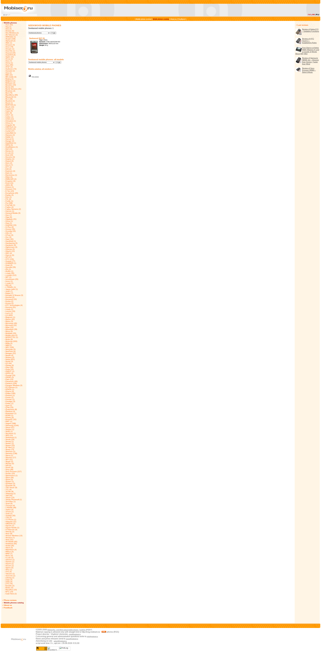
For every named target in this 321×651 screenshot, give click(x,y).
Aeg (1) (8, 27)
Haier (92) (10, 239)
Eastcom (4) (10, 171)
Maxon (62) (10, 319)
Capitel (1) (10, 109)
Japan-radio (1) (12, 289)
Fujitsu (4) (10, 207)
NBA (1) (9, 345)
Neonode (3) (11, 349)
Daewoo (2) (10, 135)
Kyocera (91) (11, 307)
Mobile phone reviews (143, 19)
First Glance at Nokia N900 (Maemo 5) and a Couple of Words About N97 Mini (307, 51)
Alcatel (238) (11, 39)
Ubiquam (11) (11, 522)
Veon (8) (9, 534)
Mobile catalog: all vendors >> (41, 69)
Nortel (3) (9, 361)
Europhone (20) (12, 193)
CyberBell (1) (11, 133)
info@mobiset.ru (92, 636)
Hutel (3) (9, 265)
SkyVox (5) (10, 463)
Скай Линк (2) (11, 594)
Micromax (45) (11, 323)
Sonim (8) (9, 467)
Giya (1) (9, 223)
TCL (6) (9, 490)
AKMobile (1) (11, 37)
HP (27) (9, 257)
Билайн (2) (10, 586)
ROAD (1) (9, 415)
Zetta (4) (9, 582)
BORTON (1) (11, 105)
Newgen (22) (11, 353)
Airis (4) (9, 29)
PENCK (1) (10, 389)
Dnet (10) (9, 155)
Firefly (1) (9, 201)
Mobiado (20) (11, 333)
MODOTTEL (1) (12, 337)
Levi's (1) (9, 313)
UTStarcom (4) (11, 530)
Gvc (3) (8, 237)
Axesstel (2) (10, 71)
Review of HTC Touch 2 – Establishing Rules (309, 41)
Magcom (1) (10, 317)
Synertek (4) (10, 485)
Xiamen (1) (10, 562)
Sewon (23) (10, 445)
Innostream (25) (12, 279)
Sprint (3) (9, 479)
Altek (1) (9, 43)
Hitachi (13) (10, 251)
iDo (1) (8, 269)
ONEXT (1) (10, 371)
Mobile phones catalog (161, 19)
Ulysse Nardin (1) (12, 528)
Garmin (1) (10, 211)
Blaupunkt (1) (11, 97)
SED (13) (9, 435)
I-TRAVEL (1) (11, 287)
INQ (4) (8, 285)
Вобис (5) (9, 588)
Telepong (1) (11, 494)
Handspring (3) (11, 243)
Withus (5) (10, 552)
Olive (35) (9, 367)
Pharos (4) (10, 391)
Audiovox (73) (11, 69)
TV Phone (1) (11, 520)
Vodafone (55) (11, 544)
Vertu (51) (9, 540)
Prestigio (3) (10, 401)
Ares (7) (9, 61)
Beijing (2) (10, 79)
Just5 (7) (9, 291)
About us (173, 19)
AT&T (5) (9, 67)
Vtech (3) (9, 548)
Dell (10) (9, 149)
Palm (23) (9, 379)
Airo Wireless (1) (12, 33)
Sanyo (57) (10, 427)
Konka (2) (9, 301)
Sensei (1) (10, 441)
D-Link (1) (9, 153)
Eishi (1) (9, 173)
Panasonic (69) (12, 381)
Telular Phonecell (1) (14, 500)
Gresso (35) (10, 229)
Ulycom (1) (10, 526)
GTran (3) (9, 235)
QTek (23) (9, 407)
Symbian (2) (10, 483)
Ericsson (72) (11, 189)
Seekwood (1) (11, 437)
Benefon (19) (11, 85)
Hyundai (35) (11, 267)
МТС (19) (9, 592)
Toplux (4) (9, 510)
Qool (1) (9, 405)
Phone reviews (10, 600)
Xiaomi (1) (10, 564)
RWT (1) (9, 421)
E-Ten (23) (10, 191)
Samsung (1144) (12, 425)
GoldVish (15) (11, 225)
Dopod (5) (10, 161)
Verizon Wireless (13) (14, 536)
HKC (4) (9, 253)
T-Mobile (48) (11, 508)
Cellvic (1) (9, 117)
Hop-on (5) (10, 255)
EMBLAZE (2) (11, 179)
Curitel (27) (10, 131)
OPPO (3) (9, 373)
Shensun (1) (10, 451)
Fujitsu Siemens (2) (13, 209)
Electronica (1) (11, 175)
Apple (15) (10, 57)
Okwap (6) (10, 365)
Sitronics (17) (11, 457)
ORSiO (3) (10, 377)
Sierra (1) (9, 455)
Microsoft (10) (11, 325)
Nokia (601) (10, 359)
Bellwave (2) (10, 83)
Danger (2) (10, 141)
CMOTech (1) (11, 127)
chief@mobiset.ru (75, 634)
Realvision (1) (11, 413)
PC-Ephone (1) (11, 387)
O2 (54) (9, 363)
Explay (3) (10, 195)
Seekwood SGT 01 (37, 38)
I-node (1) (9, 283)
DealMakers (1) (12, 147)
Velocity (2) (10, 532)
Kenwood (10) (11, 299)
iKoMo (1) (9, 271)
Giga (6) (9, 217)
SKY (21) (9, 459)
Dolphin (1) (10, 159)
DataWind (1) (11, 143)
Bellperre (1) (10, 81)
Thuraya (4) (10, 506)
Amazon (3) (10, 45)
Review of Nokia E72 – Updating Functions (310, 30)
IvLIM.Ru (82, 630)
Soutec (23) (10, 473)
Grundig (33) (11, 231)
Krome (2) (10, 303)
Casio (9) (9, 111)
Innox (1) (9, 281)
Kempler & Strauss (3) (14, 295)
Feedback (181, 19)
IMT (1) (8, 277)
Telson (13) (10, 498)
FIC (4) (8, 199)
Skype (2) (9, 461)
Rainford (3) (10, 411)
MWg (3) (9, 343)
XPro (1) (9, 570)
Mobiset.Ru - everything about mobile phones (62, 630)
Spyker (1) (10, 481)
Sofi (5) (8, 465)
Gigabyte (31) (11, 219)
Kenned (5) (10, 297)
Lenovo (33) (10, 311)
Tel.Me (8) (10, 492)
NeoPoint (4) (11, 351)
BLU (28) (9, 99)
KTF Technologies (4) (14, 305)
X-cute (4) (9, 558)
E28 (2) (8, 169)
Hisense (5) (10, 249)
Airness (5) (10, 31)
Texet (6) (9, 504)
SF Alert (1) (10, 447)
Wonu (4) (9, 556)
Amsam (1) (10, 49)
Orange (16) (10, 375)
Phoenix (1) (10, 395)
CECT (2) (9, 115)
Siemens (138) (11, 453)
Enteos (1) (10, 187)
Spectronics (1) (12, 475)
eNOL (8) (9, 185)
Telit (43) (9, 496)
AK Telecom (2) (12, 35)
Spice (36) (10, 477)
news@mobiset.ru (72, 639)
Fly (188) (9, 203)
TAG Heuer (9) (11, 487)
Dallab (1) (9, 137)
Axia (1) (9, 73)
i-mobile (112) (11, 275)
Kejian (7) (9, 293)
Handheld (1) (11, 241)
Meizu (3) (9, 321)
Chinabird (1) (11, 121)
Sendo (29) (10, 439)
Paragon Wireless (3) (14, 385)
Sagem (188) (11, 423)
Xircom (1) (10, 566)
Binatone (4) (10, 91)
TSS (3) (9, 518)
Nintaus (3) (10, 357)
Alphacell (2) (10, 41)
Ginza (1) (9, 221)
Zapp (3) (9, 580)
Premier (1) (10, 399)
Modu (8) (9, 339)
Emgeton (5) (10, 181)
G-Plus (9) (10, 227)
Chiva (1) (9, 123)
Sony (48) (9, 469)
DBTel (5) (9, 145)
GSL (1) (9, 233)
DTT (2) (9, 167)
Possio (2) (10, 397)
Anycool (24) (11, 53)
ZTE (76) (9, 584)
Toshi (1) (9, 514)
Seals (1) (9, 431)
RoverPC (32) (11, 419)
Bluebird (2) (10, 101)
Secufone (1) (11, 433)
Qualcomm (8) (11, 409)
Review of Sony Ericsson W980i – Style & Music (309, 70)
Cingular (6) (10, 125)
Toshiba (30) (10, 516)
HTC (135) (10, 259)
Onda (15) (10, 369)
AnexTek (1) (10, 51)
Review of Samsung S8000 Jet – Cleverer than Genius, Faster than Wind (310, 61)
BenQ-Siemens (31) (13, 89)
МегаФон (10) (11, 590)
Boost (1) (9, 103)
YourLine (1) (10, 576)
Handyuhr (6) (11, 245)
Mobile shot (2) (11, 335)
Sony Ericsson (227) (14, 471)
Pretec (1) (9, 403)
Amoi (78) (9, 47)
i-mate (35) (10, 273)
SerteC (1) (10, 443)
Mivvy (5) (9, 331)
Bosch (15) (10, 107)
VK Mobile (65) (11, 542)
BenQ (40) (10, 87)
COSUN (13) (11, 129)
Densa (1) (9, 151)
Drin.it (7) (9, 165)
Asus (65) (9, 65)
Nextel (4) (9, 355)
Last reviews (302, 25)
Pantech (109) (11, 383)
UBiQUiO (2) (10, 524)
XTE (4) (9, 572)
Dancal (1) (10, 139)
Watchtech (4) (11, 550)
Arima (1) (9, 63)
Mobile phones (10, 23)
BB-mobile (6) (11, 77)
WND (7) (9, 554)
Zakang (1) (10, 578)
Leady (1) (9, 309)
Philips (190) (10, 393)
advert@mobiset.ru (60, 641)
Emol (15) (9, 183)
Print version (35, 76)
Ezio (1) (9, 197)
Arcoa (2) (9, 59)
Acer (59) (9, 25)
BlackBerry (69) (12, 95)
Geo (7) (9, 215)
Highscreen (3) (11, 247)
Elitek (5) (9, 177)
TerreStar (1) (11, 502)
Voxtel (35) (10, 546)
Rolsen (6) (10, 417)
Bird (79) (9, 93)
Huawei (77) (10, 261)
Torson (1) (10, 512)
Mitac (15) (10, 327)
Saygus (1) (10, 429)
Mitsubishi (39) (11, 329)
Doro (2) (9, 163)
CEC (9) (9, 113)
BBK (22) (9, 75)
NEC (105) (10, 347)
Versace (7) (10, 538)
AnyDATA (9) (11, 55)
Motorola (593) (11, 341)
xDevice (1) (10, 560)
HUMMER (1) (11, 263)
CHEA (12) (10, 119)
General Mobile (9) (13, 213)
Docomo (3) (10, 157)
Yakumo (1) (10, 574)
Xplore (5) (9, 568)
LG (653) (9, 315)
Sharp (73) (10, 449)
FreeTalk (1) (10, 205)
